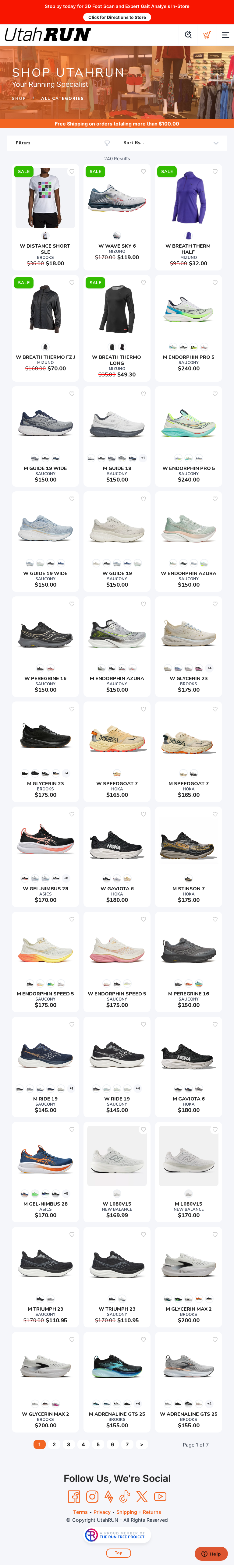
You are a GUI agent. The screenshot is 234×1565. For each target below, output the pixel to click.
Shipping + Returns (138, 1512)
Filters (23, 143)
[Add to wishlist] (72, 171)
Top (118, 1553)
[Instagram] (92, 1497)
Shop (19, 98)
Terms (80, 1512)
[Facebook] (74, 1497)
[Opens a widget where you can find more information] (211, 1554)
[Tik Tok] (124, 1497)
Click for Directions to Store (117, 17)
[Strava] (108, 1497)
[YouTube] (160, 1497)
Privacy (102, 1512)
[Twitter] (142, 1497)
